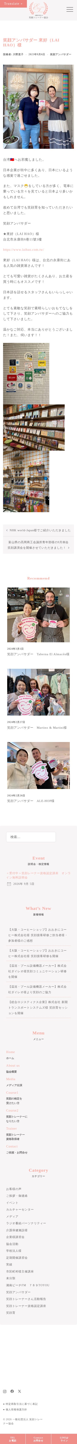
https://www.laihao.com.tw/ (23, 249)
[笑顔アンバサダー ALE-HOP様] (38, 765)
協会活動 (12, 1244)
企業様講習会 (15, 1237)
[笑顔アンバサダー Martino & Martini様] (38, 692)
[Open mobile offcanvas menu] (68, 10)
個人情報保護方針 (16, 1409)
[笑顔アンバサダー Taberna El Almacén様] (38, 614)
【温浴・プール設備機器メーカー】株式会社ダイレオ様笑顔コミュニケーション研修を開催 (37, 971)
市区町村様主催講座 (20, 1271)
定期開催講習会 (17, 1257)
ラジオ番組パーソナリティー (26, 1223)
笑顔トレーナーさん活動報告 (26, 1299)
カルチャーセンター (20, 1209)
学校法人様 (14, 1250)
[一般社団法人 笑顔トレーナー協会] (38, 10)
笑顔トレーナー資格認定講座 (26, 1306)
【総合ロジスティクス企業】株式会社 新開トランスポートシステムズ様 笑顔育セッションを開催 (38, 1008)
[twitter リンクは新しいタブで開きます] (19, 1391)
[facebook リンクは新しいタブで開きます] (12, 1391)
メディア (12, 1216)
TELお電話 (12, 1439)
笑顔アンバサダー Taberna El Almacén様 (38, 654)
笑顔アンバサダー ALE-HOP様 (31, 801)
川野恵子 (18, 54)
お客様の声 (14, 1189)
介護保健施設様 (17, 1230)
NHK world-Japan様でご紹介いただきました (40, 530)
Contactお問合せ (38, 1439)
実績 (9, 1264)
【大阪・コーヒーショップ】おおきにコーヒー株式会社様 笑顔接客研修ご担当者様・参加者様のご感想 (38, 935)
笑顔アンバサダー (60, 54)
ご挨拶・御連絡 (17, 1195)
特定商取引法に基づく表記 (22, 1404)
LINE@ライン (64, 1439)
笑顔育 (10, 1312)
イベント (12, 1202)
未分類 (10, 1278)
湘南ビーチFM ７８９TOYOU (27, 1285)
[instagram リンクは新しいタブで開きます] (4, 1391)
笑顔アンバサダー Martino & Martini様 (37, 727)
